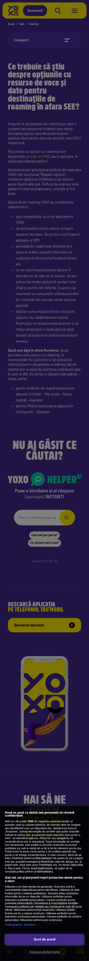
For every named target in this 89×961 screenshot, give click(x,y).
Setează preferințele (44, 951)
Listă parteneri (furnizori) (20, 924)
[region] (44, 883)
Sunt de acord (44, 939)
